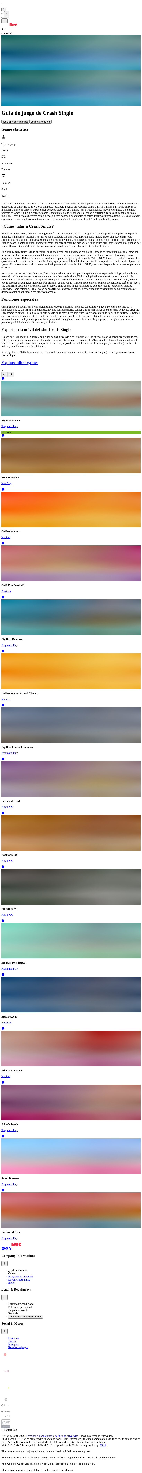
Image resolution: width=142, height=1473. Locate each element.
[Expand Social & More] (4, 1331)
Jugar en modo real (40, 121)
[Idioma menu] (2, 17)
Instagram (13, 1344)
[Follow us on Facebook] (6, 1249)
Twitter (12, 1341)
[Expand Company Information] (4, 1263)
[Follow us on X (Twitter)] (10, 1249)
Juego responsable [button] (18, 1310)
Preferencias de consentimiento (25, 1316)
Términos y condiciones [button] (21, 1303)
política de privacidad (66, 1435)
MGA (103, 1445)
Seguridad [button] (13, 1313)
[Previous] (4, 374)
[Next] (11, 374)
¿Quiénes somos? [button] (17, 1270)
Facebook (13, 1337)
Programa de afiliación (20, 1276)
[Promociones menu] (3, 9)
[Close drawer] (4, 20)
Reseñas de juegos (18, 1347)
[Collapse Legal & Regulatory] (4, 1297)
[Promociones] (4, 9)
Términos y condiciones (39, 1435)
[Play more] (6, 13)
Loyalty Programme (19, 1279)
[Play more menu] (2, 13)
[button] (3, 379)
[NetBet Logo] (9, 25)
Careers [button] (12, 1273)
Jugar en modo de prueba (15, 121)
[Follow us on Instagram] (3, 1249)
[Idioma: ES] (6, 16)
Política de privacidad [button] (20, 1307)
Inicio (11, 1282)
